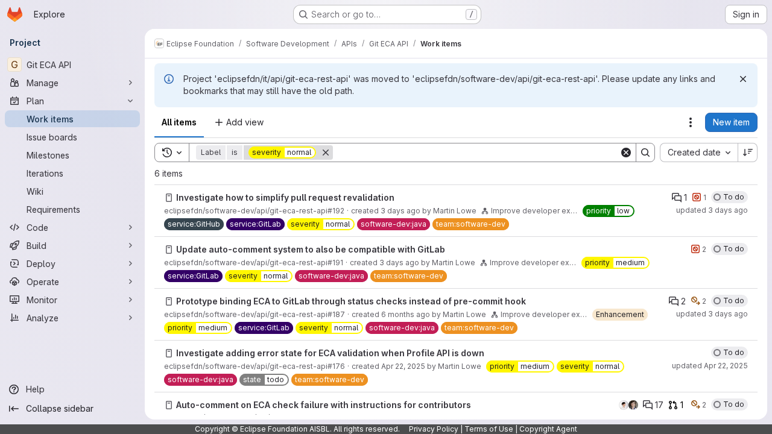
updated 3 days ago (712, 210)
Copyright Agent (548, 428)
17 (659, 405)
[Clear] (626, 152)
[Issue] (169, 198)
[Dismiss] (743, 79)
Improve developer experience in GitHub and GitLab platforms (534, 210)
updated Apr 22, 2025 (710, 365)
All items (179, 122)
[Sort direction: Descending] (748, 152)
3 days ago (400, 210)
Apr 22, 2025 (403, 366)
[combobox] (699, 152)
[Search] (645, 152)
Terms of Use (488, 428)
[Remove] (325, 152)
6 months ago (405, 314)
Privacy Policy (433, 428)
